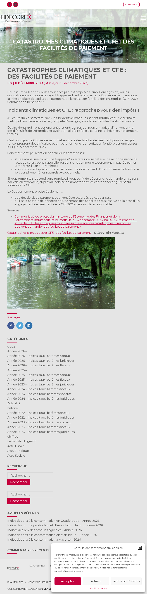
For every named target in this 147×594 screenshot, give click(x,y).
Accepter (67, 581)
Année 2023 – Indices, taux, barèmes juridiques (41, 432)
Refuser (95, 581)
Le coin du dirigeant (21, 441)
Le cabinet (37, 565)
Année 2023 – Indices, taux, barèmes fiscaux (38, 427)
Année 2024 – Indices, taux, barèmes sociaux (39, 394)
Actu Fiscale (16, 446)
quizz (11, 346)
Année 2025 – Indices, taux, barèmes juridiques (40, 384)
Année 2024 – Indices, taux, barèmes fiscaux (38, 389)
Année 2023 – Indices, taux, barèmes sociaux (39, 422)
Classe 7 (49, 588)
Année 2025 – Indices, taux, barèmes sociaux (39, 375)
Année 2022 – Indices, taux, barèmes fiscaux (38, 413)
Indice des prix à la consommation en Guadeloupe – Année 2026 (53, 520)
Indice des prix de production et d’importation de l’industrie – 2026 (55, 525)
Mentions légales (98, 588)
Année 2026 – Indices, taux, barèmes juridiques (40, 360)
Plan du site (15, 582)
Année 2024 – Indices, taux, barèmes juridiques (41, 398)
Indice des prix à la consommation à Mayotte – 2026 (44, 539)
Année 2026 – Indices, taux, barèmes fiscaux (38, 365)
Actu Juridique (18, 451)
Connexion (131, 4)
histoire (12, 408)
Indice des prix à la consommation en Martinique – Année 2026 (52, 535)
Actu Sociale (16, 455)
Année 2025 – (17, 370)
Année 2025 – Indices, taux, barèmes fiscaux (38, 379)
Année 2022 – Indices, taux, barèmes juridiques (41, 417)
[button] (140, 548)
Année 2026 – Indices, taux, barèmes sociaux (39, 356)
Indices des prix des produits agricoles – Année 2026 (44, 530)
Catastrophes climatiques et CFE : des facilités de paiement (49, 232)
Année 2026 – (17, 351)
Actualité (13, 403)
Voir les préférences (126, 581)
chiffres (12, 436)
